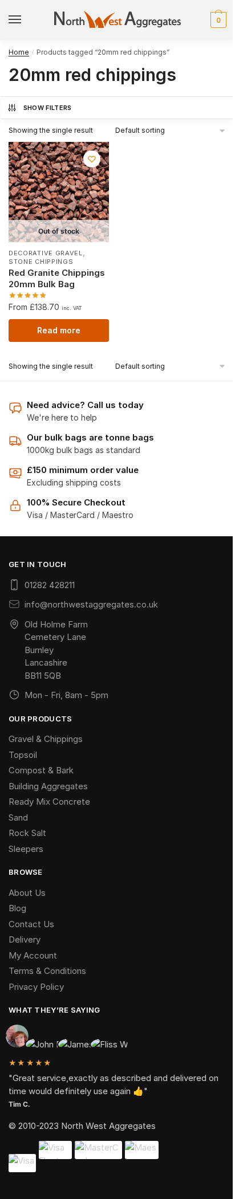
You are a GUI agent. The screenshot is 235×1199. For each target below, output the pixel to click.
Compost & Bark (41, 770)
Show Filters (47, 108)
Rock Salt (27, 832)
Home (19, 52)
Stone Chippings (41, 262)
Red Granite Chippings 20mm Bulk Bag (57, 278)
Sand (18, 817)
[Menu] (17, 19)
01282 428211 (50, 585)
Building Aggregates (48, 786)
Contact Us (31, 924)
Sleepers (26, 848)
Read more (58, 330)
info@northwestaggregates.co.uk (91, 604)
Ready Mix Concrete (49, 801)
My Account (33, 955)
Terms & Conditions (47, 970)
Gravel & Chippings (46, 738)
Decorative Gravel (46, 253)
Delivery (24, 939)
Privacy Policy (36, 986)
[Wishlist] (91, 159)
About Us (27, 892)
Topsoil (23, 754)
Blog (17, 908)
